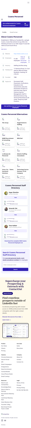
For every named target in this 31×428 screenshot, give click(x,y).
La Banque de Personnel (6, 155)
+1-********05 (10, 201)
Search (15, 269)
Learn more (5, 320)
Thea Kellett (13, 225)
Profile (4, 32)
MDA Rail (20, 138)
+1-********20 (10, 218)
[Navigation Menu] (28, 2)
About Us (19, 357)
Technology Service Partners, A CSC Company (22, 171)
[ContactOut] (8, 2)
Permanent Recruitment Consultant (15, 210)
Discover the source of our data (11, 317)
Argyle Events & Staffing (21, 123)
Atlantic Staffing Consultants (22, 155)
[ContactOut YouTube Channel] (5, 420)
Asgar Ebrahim (14, 192)
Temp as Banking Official (15, 227)
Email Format (13, 32)
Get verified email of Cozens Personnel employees (15, 106)
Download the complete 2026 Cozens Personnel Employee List (15, 242)
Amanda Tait (13, 208)
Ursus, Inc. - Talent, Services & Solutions (8, 171)
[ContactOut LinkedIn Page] (2, 420)
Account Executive (13, 194)
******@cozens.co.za (12, 204)
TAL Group (5, 123)
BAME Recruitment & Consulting (8, 139)
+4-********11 (10, 234)
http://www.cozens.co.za (21, 54)
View (15, 197)
